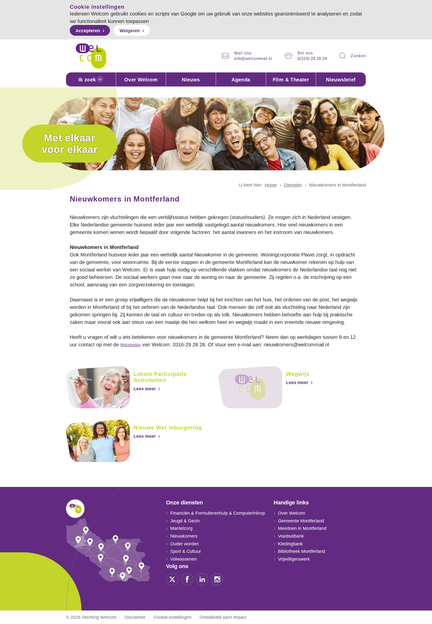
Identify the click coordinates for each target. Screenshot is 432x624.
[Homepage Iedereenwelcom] (91, 55)
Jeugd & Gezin (185, 520)
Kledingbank (290, 543)
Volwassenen (183, 559)
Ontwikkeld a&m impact (223, 617)
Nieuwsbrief (341, 79)
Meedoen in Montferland (302, 528)
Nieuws (191, 79)
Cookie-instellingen (173, 617)
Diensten (293, 185)
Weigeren (130, 30)
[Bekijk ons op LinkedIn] (202, 579)
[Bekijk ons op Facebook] (187, 579)
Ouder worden (184, 543)
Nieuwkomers (184, 536)
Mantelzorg (181, 528)
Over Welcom (141, 79)
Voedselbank (291, 536)
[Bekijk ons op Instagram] (217, 579)
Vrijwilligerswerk (294, 559)
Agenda (241, 79)
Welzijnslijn (130, 345)
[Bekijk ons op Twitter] (172, 579)
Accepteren (88, 30)
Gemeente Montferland (301, 520)
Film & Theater (291, 79)
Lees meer (145, 388)
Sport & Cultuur (185, 551)
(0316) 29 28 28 (312, 58)
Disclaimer (135, 617)
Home (271, 185)
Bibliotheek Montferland (301, 551)
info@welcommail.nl (253, 58)
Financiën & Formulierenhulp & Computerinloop (217, 513)
